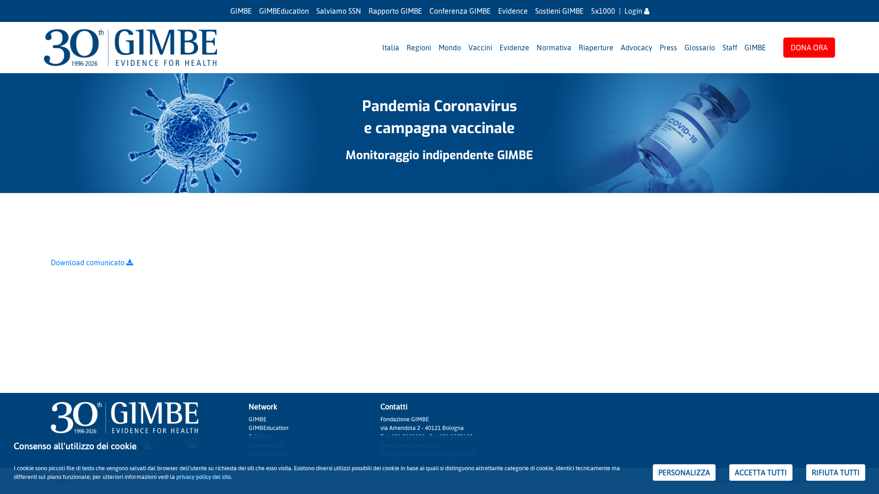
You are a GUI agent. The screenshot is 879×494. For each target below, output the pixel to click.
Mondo (450, 47)
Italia (390, 47)
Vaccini (480, 47)
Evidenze (514, 47)
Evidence (513, 11)
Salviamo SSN (338, 11)
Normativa (554, 47)
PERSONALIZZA (684, 472)
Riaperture (596, 47)
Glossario (699, 47)
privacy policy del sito (203, 476)
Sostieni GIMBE (559, 11)
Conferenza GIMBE (460, 11)
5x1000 (603, 11)
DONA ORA (809, 47)
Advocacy (636, 47)
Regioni (419, 47)
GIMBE (241, 11)
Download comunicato (88, 262)
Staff (729, 47)
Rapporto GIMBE (395, 11)
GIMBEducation (284, 11)
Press (668, 47)
